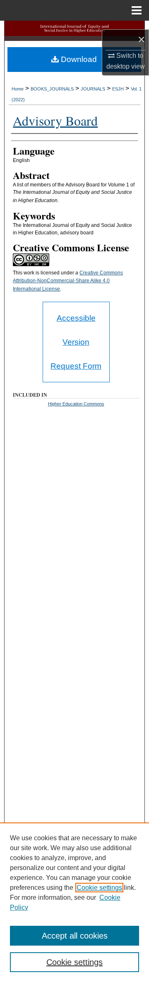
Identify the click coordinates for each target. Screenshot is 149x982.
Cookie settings (99, 887)
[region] (74, 902)
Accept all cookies (75, 935)
